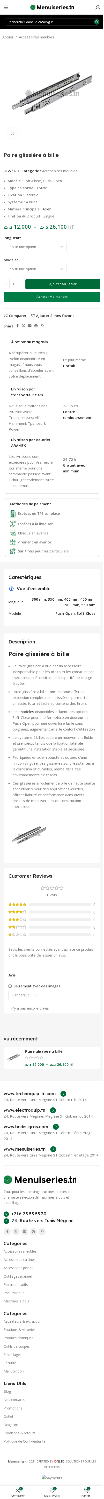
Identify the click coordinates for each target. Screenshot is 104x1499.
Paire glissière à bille (43, 1051)
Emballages (13, 1354)
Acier (47, 209)
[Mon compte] (98, 7)
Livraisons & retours (19, 1433)
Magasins (11, 1424)
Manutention (14, 1371)
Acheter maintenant (52, 296)
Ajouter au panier (63, 284)
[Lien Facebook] (17, 326)
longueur (12, 237)
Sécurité (10, 1363)
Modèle (10, 259)
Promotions (13, 1408)
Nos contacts (14, 1399)
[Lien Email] (30, 326)
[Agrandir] (12, 132)
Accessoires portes (18, 1267)
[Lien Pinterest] (36, 326)
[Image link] (40, 1179)
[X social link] (23, 326)
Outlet (8, 1416)
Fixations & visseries (20, 1329)
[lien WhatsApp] (42, 326)
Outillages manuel (18, 1276)
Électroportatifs (16, 1284)
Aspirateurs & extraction (23, 1321)
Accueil (8, 37)
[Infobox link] (35, 1094)
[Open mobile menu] (6, 7)
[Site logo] (52, 6)
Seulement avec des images (37, 986)
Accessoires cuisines (20, 1259)
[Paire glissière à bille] (14, 1057)
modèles (27, 711)
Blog (7, 1391)
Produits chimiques (18, 1338)
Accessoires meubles (36, 37)
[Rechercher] (96, 22)
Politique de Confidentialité (24, 1441)
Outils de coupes (17, 1346)
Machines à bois (16, 1301)
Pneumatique (14, 1293)
